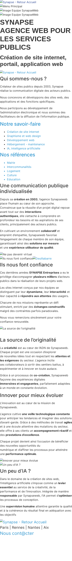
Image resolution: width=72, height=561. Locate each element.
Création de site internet (23, 131)
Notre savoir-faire (20, 124)
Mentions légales (14, 547)
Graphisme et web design (24, 136)
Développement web (20, 140)
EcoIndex (9, 555)
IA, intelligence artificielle (23, 148)
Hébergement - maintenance (26, 144)
